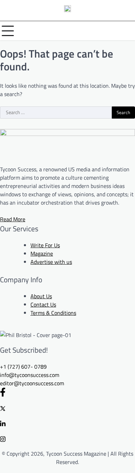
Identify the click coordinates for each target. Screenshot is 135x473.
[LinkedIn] (67, 423)
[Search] (128, 31)
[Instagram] (67, 438)
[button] (23, 366)
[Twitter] (67, 408)
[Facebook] (67, 392)
